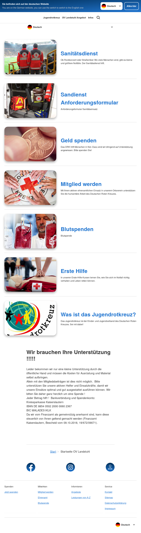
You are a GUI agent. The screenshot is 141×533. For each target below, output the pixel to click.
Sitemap (109, 497)
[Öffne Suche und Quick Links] (98, 17)
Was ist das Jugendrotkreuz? (98, 314)
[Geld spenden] (30, 144)
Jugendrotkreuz (51, 17)
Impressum (110, 508)
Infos (90, 17)
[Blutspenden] (30, 231)
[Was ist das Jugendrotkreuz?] (30, 318)
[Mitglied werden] (30, 187)
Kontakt (108, 492)
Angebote (76, 492)
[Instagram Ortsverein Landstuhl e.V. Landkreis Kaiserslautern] (70, 467)
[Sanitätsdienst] (30, 57)
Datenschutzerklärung (115, 503)
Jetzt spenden (11, 492)
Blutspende (43, 503)
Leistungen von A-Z (80, 497)
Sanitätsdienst (79, 53)
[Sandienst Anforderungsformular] (30, 100)
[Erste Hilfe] (30, 274)
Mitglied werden (81, 184)
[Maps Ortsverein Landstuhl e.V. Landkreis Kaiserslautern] (110, 467)
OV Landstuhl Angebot (74, 17)
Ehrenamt (42, 497)
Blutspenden (77, 229)
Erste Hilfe (74, 271)
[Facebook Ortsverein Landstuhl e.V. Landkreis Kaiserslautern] (30, 467)
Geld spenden (79, 140)
